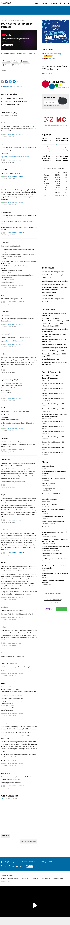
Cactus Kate (45, 570)
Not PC (44, 468)
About (37, 3)
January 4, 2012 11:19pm (9, 287)
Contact (45, 3)
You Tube (20, 86)
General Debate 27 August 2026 (53, 272)
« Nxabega (5, 835)
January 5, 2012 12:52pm (9, 765)
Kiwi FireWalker (46, 584)
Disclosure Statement (13, 878)
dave (2, 295)
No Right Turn (46, 506)
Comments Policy (58, 878)
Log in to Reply (12, 134)
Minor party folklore (49, 489)
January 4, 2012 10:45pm (9, 204)
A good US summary (49, 292)
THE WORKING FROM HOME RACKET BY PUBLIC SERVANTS (55, 547)
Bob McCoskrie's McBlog (49, 536)
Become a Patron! (47, 73)
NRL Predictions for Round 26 (52, 517)
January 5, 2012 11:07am (9, 555)
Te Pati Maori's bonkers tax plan (53, 275)
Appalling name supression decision (55, 281)
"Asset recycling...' (48, 466)
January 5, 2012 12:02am (9, 346)
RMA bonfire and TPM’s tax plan (53, 494)
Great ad (45, 302)
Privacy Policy (35, 878)
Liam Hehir (45, 577)
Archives (3, 878)
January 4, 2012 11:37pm (9, 326)
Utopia (44, 475)
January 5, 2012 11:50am (9, 675)
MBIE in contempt (48, 278)
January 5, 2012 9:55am (8, 452)
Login (2, 115)
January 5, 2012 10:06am (9, 487)
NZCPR (44, 529)
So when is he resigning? (50, 504)
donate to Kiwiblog (55, 54)
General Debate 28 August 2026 (53, 284)
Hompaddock (46, 485)
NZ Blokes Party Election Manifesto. (54, 478)
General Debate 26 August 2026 (53, 299)
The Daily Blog (46, 496)
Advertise (54, 3)
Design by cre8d (5, 881)
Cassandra (45, 433)
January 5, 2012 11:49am (9, 645)
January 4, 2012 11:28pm (9, 304)
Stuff (34, 53)
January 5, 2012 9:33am (8, 430)
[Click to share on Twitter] (10, 81)
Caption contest (47, 296)
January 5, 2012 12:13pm (9, 715)
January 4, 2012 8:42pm (8, 162)
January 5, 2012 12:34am (9, 372)
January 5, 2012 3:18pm (8, 788)
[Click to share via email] (2, 81)
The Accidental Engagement (52, 554)
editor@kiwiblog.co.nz (10, 862)
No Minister (45, 480)
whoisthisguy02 (5, 334)
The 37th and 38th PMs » (28, 841)
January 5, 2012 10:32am (9, 522)
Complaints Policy (46, 878)
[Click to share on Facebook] (6, 81)
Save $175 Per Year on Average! (53, 599)
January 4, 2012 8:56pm (8, 178)
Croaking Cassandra (48, 543)
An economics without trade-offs (53, 522)
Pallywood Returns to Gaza (13, 98)
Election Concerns (48, 527)
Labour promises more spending (53, 362)
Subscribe (63, 101)
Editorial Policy (25, 878)
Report (21, 134)
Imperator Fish (46, 555)
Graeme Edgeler (6, 212)
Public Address (46, 563)
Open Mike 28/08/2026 (49, 499)
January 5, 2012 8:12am (8, 400)
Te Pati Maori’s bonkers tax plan (53, 334)
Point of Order (46, 491)
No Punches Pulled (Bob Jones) (51, 550)
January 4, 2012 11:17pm (9, 235)
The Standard (46, 501)
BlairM (3, 123)
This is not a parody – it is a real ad (16, 101)
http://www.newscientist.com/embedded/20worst (15, 157)
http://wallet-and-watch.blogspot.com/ (12, 341)
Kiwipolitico (45, 513)
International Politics (8, 86)
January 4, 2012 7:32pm (8, 136)
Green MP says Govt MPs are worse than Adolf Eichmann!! (54, 288)
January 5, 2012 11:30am (9, 599)
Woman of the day (48, 483)
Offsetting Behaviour (48, 524)
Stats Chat (45, 518)
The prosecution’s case (12, 104)
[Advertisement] (19, 816)
